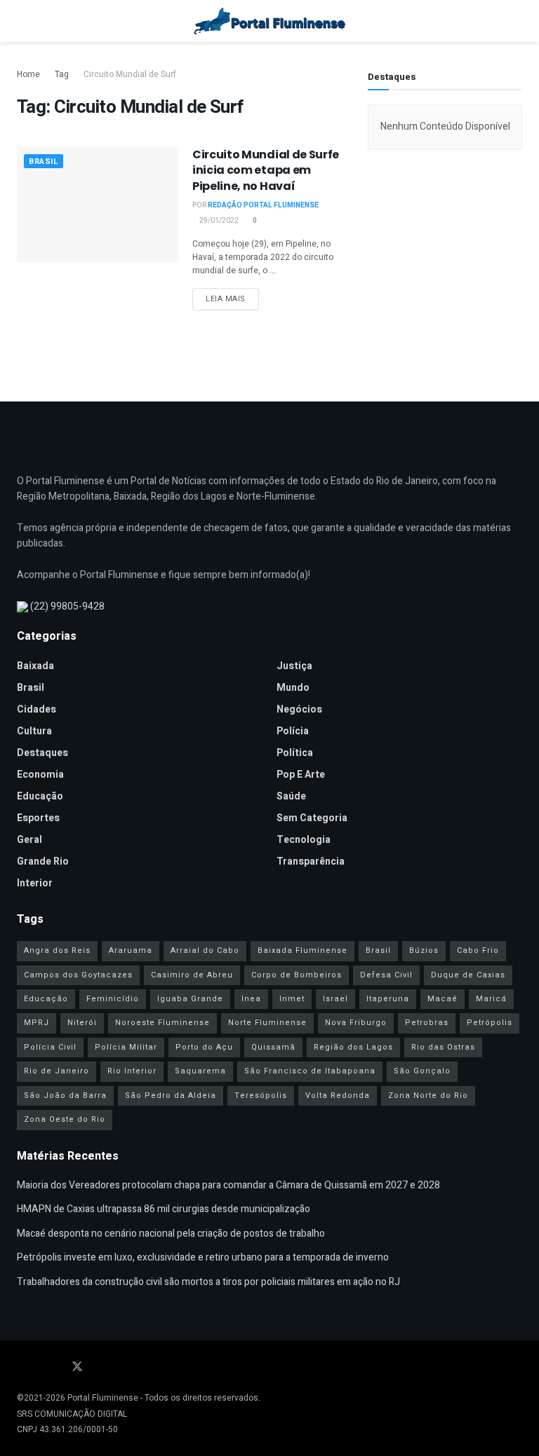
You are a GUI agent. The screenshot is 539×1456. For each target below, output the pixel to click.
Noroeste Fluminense (162, 1023)
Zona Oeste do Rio (64, 1119)
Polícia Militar (126, 1047)
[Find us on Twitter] (77, 1367)
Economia (40, 774)
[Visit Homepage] (270, 21)
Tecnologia (304, 839)
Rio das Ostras (443, 1047)
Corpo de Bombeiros (296, 975)
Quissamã (273, 1047)
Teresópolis (260, 1095)
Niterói (82, 1023)
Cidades (36, 709)
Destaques (42, 753)
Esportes (38, 818)
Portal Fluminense (102, 1398)
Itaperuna (387, 999)
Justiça (294, 666)
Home (28, 74)
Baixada (35, 666)
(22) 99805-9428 (67, 606)
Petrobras (426, 1023)
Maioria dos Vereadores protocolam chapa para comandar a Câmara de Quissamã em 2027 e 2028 (228, 1185)
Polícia (293, 731)
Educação (40, 796)
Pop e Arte (301, 774)
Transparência (311, 861)
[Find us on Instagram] (57, 1367)
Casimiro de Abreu (192, 975)
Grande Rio (43, 861)
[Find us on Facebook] (21, 1367)
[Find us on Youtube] (39, 1367)
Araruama (130, 950)
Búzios (424, 950)
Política (295, 753)
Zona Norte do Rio (428, 1095)
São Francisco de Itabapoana (309, 1071)
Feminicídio (112, 999)
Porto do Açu (204, 1047)
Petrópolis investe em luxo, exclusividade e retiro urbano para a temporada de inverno (203, 1257)
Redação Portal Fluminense (263, 205)
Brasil (43, 161)
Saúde (291, 796)
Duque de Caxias (468, 975)
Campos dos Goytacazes (78, 975)
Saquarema (200, 1071)
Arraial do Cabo (205, 950)
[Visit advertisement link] (445, 268)
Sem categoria (312, 818)
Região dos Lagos (353, 1047)
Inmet (292, 999)
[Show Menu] (23, 21)
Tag (62, 74)
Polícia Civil (50, 1047)
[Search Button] (516, 21)
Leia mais (232, 298)
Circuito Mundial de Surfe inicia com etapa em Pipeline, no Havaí (265, 170)
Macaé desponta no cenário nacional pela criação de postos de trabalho (171, 1233)
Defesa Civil (386, 975)
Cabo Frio (478, 950)
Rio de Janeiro (56, 1071)
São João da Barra (65, 1095)
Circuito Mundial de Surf (130, 74)
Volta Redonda (337, 1095)
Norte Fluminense (267, 1023)
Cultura (34, 731)
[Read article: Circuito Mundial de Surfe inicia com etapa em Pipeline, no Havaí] (97, 204)
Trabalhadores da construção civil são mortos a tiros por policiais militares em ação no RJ (208, 1282)
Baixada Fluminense (302, 950)
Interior (35, 883)
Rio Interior (132, 1071)
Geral (29, 839)
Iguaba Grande (190, 999)
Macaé (442, 999)
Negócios (299, 709)
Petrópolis (489, 1023)
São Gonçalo (422, 1071)
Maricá (491, 999)
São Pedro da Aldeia (170, 1095)
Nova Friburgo (356, 1023)
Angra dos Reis (57, 950)
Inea (251, 999)
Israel (335, 999)
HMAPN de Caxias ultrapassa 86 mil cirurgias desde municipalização (163, 1209)
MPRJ (36, 1023)
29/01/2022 (218, 221)
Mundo (293, 687)
